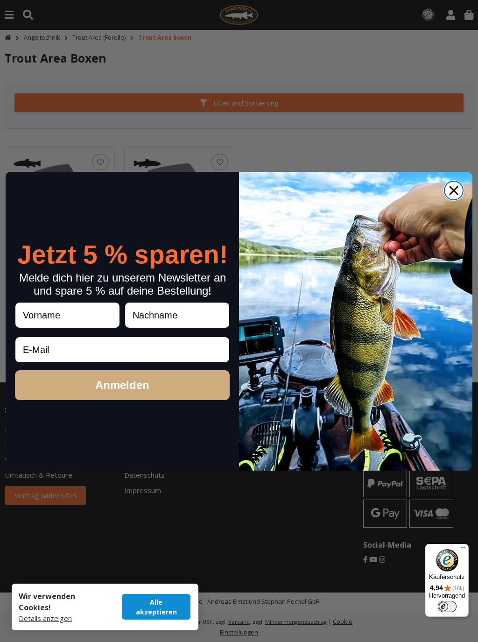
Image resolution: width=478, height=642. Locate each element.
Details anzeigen (45, 618)
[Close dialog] (453, 190)
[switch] (447, 606)
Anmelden (122, 385)
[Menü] (463, 549)
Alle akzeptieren (156, 607)
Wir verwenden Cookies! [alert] (47, 602)
